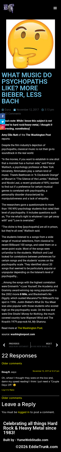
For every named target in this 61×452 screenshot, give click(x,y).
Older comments (12, 363)
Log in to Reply (8, 390)
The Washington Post (30, 328)
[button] (55, 8)
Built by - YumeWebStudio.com (25, 440)
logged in (23, 412)
